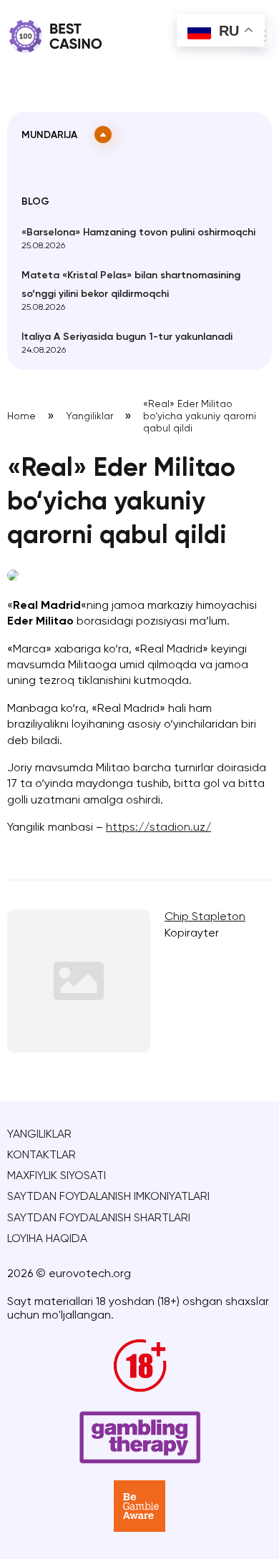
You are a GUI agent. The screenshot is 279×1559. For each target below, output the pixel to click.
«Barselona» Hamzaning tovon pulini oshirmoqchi (138, 233)
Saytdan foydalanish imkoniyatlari (108, 1197)
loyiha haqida (47, 1239)
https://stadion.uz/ (158, 828)
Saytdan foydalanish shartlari (98, 1218)
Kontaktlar (41, 1155)
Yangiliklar (89, 416)
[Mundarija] (103, 134)
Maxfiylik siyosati (56, 1176)
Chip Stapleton (205, 917)
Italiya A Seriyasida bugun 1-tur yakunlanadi (126, 337)
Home (21, 416)
